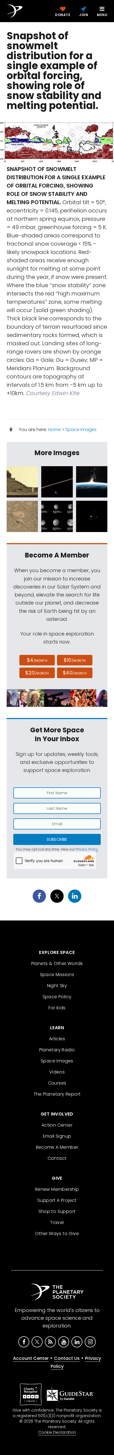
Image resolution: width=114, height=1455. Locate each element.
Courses (57, 1083)
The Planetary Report (57, 1094)
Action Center (57, 1125)
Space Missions (57, 974)
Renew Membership (57, 1189)
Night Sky (57, 985)
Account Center (31, 1358)
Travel (57, 1222)
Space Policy (57, 997)
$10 (75, 660)
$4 (37, 660)
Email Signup (57, 1136)
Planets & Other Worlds (57, 963)
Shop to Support (57, 1211)
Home (54, 429)
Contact (57, 1158)
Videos (57, 1072)
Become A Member (57, 1147)
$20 (37, 672)
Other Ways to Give (57, 1233)
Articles (57, 1039)
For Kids (56, 1008)
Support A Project (57, 1200)
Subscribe (57, 839)
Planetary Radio (57, 1050)
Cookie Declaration (57, 1432)
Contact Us (67, 1358)
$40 (75, 672)
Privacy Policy (87, 849)
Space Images (81, 429)
